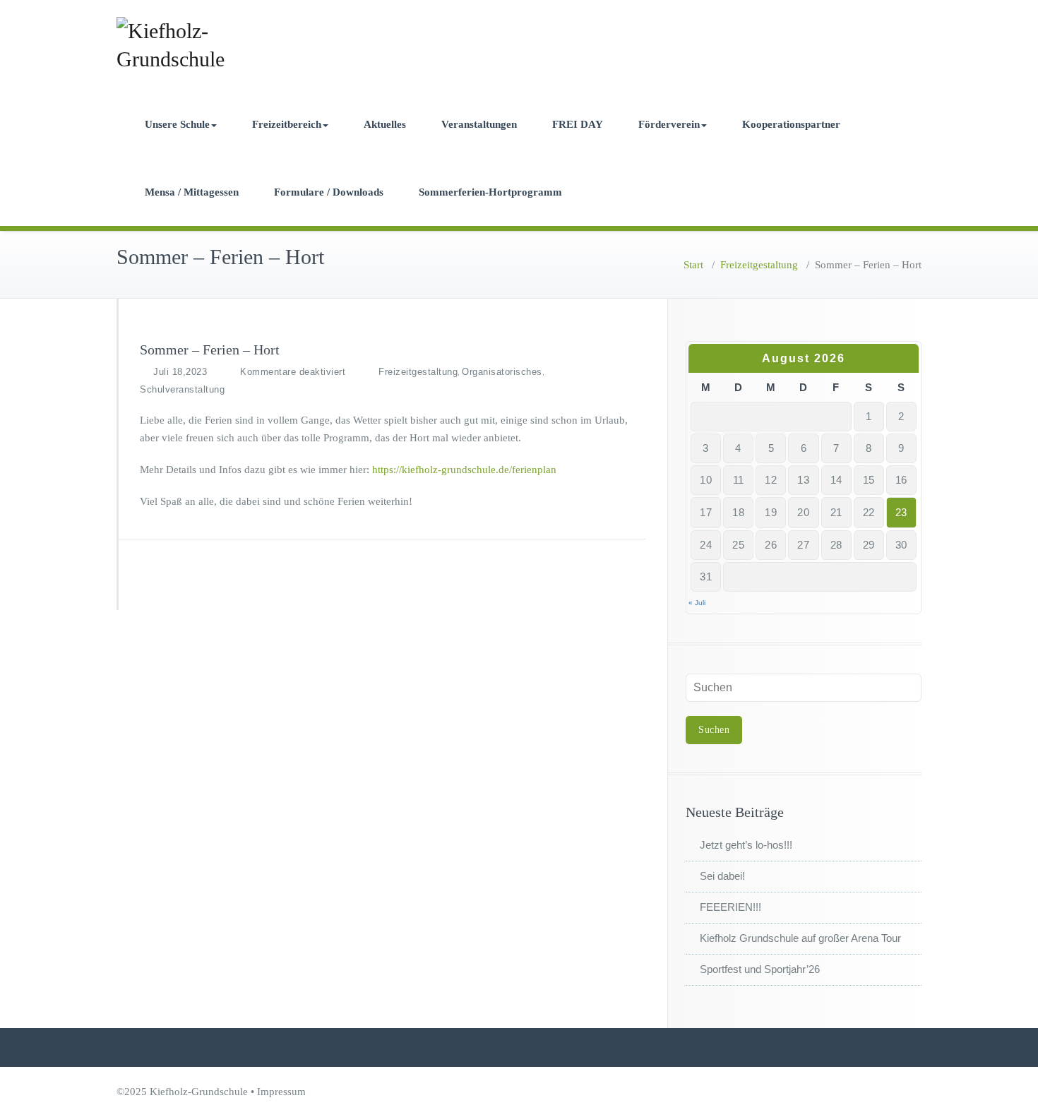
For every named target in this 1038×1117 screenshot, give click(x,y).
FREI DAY (577, 124)
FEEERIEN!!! (730, 907)
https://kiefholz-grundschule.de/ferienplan (464, 469)
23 (901, 512)
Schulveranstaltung (182, 389)
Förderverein (669, 124)
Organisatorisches (502, 371)
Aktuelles (385, 124)
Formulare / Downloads (328, 192)
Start (693, 264)
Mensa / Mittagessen (192, 192)
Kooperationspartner (791, 124)
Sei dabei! (722, 876)
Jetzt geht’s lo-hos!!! (746, 845)
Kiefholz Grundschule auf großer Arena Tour (800, 938)
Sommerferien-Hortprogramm (490, 192)
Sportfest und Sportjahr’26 (760, 969)
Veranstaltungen (479, 124)
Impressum (281, 1091)
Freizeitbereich (286, 124)
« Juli (696, 603)
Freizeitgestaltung (759, 264)
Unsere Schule (177, 124)
